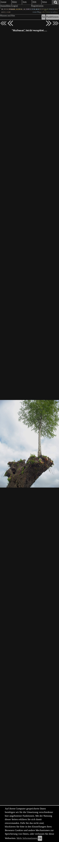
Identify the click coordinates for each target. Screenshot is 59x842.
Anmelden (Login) (9, 6)
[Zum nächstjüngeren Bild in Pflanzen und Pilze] (10, 23)
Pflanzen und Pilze (7, 15)
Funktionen (52, 17)
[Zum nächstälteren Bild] (55, 23)
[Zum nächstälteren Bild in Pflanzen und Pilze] (48, 23)
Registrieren (37, 6)
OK (40, 838)
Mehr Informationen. (27, 838)
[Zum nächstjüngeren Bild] (3, 23)
